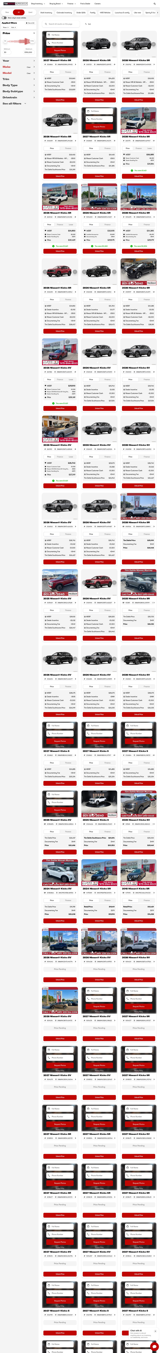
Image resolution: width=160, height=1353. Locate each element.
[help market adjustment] (85, 234)
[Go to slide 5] (145, 131)
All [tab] (19, 12)
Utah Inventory (46, 13)
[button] (84, 44)
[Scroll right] (157, 13)
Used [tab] (30, 12)
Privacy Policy (60, 55)
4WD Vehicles (105, 13)
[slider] (5, 41)
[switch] (14, 17)
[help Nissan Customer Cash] (124, 158)
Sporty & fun (150, 13)
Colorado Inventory (64, 13)
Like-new (137, 13)
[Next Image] (114, 44)
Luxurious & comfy (122, 13)
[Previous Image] (84, 44)
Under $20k (80, 13)
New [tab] (7, 12)
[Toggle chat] (154, 1346)
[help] (124, 160)
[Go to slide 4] (142, 131)
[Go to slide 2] (101, 55)
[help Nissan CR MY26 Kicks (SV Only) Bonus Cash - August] (45, 391)
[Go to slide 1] (97, 55)
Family (92, 13)
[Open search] (154, 4)
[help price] (124, 164)
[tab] (52, 72)
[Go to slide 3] (138, 131)
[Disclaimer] (45, 78)
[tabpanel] (60, 969)
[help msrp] (124, 154)
